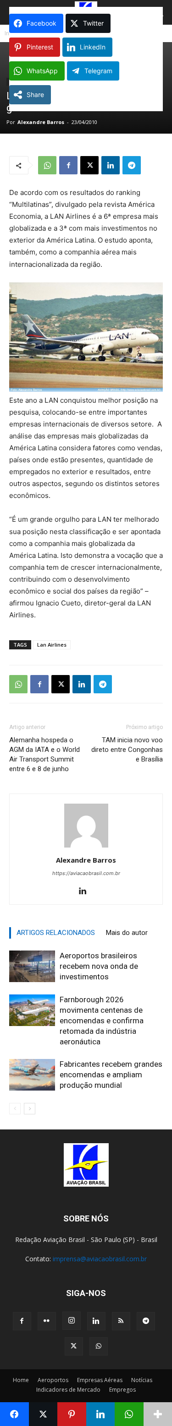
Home (21, 1380)
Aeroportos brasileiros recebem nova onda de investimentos (99, 966)
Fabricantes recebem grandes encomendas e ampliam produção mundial (111, 1074)
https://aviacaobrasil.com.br (86, 873)
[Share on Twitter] (43, 1414)
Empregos (122, 1390)
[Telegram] (131, 165)
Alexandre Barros (40, 122)
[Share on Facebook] (14, 1414)
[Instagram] (71, 1321)
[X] (89, 165)
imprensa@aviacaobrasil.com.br (100, 1258)
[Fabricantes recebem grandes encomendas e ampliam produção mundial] (32, 1075)
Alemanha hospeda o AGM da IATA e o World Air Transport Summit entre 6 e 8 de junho (44, 754)
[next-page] (29, 1108)
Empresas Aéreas (99, 1380)
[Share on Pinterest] (71, 1414)
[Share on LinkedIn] (100, 1414)
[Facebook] (68, 165)
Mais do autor (127, 933)
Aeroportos (53, 1380)
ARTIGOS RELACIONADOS (56, 933)
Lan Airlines (52, 644)
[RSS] (121, 1321)
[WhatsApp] (47, 165)
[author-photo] (86, 847)
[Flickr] (47, 1321)
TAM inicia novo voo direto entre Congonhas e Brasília (127, 749)
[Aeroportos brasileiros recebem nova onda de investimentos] (32, 966)
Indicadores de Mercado (68, 1390)
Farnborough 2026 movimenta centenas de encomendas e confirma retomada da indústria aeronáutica (102, 1020)
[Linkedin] (110, 165)
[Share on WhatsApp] (129, 1414)
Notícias (141, 1380)
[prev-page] (15, 1108)
